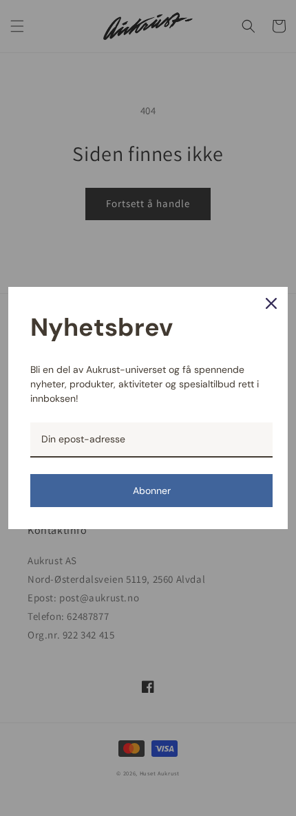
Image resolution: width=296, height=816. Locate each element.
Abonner (152, 490)
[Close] (271, 303)
